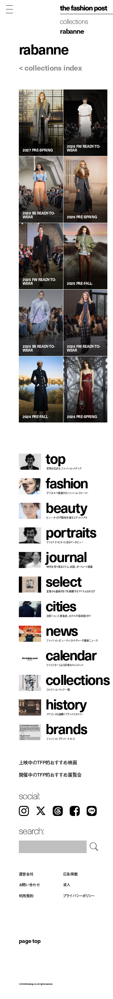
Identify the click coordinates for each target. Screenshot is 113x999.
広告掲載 (70, 873)
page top (30, 940)
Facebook (75, 811)
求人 (67, 884)
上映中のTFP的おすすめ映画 (48, 762)
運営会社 (26, 873)
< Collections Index (50, 67)
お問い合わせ (29, 884)
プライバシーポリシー (79, 895)
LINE (92, 811)
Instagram (24, 811)
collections (74, 21)
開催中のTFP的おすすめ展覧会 (50, 774)
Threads (58, 811)
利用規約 (26, 895)
